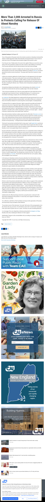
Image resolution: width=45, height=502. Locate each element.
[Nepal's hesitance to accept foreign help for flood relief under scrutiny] (5, 442)
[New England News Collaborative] (22, 382)
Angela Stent (34, 123)
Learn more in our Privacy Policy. (27, 495)
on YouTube (12, 153)
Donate (40, 1)
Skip (23, 498)
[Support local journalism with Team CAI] (22, 257)
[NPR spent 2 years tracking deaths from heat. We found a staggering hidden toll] (5, 464)
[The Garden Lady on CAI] (22, 292)
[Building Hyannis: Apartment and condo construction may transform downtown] (22, 421)
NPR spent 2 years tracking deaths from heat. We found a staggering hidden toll (25, 462)
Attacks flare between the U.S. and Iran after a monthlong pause (22, 455)
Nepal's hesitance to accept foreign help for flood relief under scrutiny (23, 440)
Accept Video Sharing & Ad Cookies (10, 498)
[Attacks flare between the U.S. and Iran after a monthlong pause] (5, 457)
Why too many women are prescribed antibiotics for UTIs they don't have (24, 471)
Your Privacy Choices (32, 498)
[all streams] (43, 6)
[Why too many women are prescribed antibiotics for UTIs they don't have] (5, 473)
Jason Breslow (8, 27)
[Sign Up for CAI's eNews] (22, 337)
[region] (21, 490)
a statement (6, 97)
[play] (3, 6)
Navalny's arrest (37, 114)
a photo (37, 87)
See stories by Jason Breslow (8, 240)
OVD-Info (35, 70)
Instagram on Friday (35, 211)
